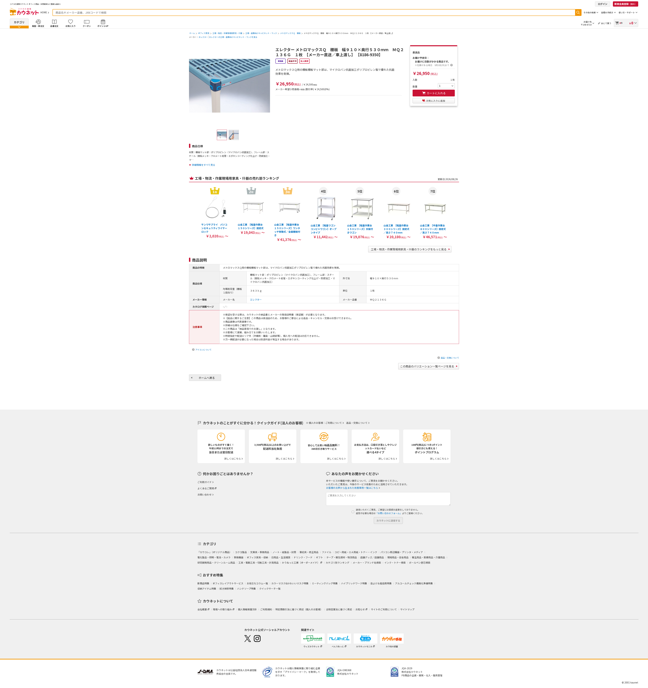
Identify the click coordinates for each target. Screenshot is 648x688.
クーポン (87, 25)
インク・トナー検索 (395, 562)
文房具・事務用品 (259, 552)
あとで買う (606, 23)
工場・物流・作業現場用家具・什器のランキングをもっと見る (409, 249)
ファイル (326, 552)
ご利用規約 (266, 609)
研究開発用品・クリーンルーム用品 (216, 562)
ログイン (602, 4)
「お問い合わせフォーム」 (389, 513)
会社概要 (202, 609)
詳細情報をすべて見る (203, 165)
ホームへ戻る (207, 378)
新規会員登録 (625, 4)
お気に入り (70, 25)
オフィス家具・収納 (257, 557)
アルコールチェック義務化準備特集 (414, 583)
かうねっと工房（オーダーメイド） (301, 562)
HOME (43, 12)
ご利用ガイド (204, 482)
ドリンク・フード (303, 557)
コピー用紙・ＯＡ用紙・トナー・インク (356, 552)
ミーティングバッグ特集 (325, 583)
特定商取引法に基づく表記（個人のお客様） (299, 609)
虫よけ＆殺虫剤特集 (381, 583)
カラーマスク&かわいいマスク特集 (289, 583)
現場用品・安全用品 (398, 557)
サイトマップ (407, 609)
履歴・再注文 (38, 25)
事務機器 (238, 557)
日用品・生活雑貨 (280, 557)
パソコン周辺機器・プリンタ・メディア (402, 552)
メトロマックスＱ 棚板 (290, 33)
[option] (215, 212)
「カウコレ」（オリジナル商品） (214, 552)
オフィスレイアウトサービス (228, 583)
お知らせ (360, 609)
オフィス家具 (203, 33)
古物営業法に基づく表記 (339, 609)
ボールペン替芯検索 (419, 562)
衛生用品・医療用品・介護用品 (428, 557)
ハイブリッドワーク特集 (354, 583)
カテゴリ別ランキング (337, 562)
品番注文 (54, 25)
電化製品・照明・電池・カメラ (214, 557)
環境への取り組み (222, 609)
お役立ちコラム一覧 (257, 583)
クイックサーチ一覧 (269, 588)
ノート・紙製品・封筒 (284, 552)
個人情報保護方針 (247, 609)
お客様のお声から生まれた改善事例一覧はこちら (352, 487)
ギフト (319, 557)
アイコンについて (203, 349)
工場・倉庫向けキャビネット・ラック (261, 33)
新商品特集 (203, 583)
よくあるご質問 (205, 488)
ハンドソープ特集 (246, 588)
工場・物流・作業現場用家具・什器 (227, 33)
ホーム (192, 33)
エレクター (203, 37)
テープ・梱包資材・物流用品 (341, 557)
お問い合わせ (204, 494)
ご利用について (333, 422)
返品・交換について (450, 357)
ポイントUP (102, 25)
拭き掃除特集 (227, 588)
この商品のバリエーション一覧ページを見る (427, 366)
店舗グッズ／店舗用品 (372, 557)
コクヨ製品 (241, 552)
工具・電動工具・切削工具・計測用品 (258, 562)
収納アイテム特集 (206, 588)
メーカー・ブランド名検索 (367, 562)
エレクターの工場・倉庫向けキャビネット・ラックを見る (233, 37)
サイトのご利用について (384, 609)
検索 (578, 12)
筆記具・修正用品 (309, 552)
